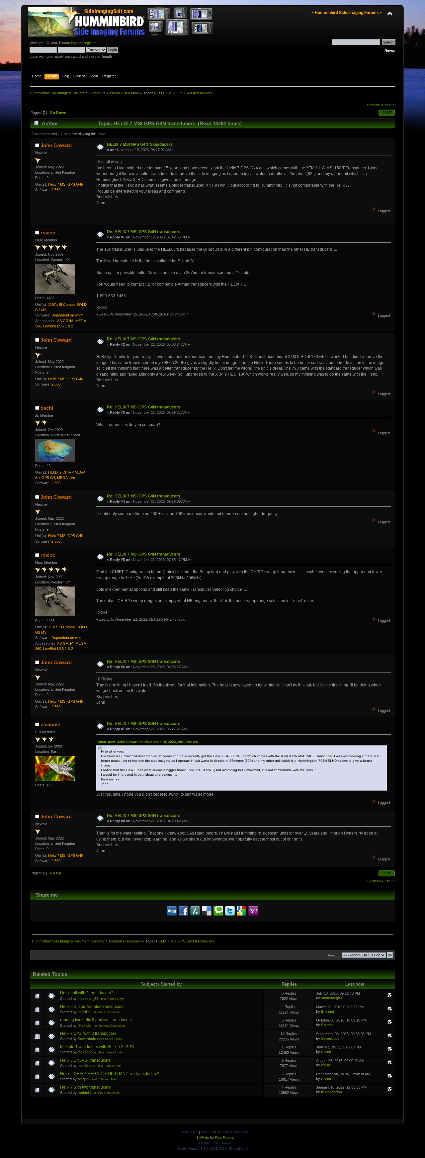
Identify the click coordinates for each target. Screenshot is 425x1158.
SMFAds (202, 1137)
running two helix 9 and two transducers (96, 1020)
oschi (47, 408)
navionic (50, 724)
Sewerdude (87, 1039)
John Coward (56, 145)
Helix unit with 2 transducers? (86, 993)
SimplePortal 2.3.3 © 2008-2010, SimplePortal (212, 1148)
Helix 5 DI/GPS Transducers (85, 1060)
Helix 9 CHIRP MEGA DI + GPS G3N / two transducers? (109, 1073)
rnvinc (48, 232)
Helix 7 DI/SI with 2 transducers (88, 1033)
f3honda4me (88, 1025)
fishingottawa (331, 1092)
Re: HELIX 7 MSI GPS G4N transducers (143, 231)
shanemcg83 (88, 999)
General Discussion (106, 1012)
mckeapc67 (87, 1052)
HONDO (85, 1012)
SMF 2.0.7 (190, 1132)
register (90, 43)
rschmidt (85, 1093)
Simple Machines (235, 1132)
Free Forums (224, 1137)
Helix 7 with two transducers (85, 1087)
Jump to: (334, 955)
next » (389, 105)
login (74, 43)
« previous (375, 105)
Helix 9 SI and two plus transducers (92, 1006)
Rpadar (327, 1025)
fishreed (327, 1012)
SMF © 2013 (210, 1132)
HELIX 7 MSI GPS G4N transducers (140, 144)
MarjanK (84, 1079)
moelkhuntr (87, 1066)
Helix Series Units (112, 999)
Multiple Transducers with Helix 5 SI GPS (97, 1046)
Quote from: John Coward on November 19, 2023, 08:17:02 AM (147, 742)
